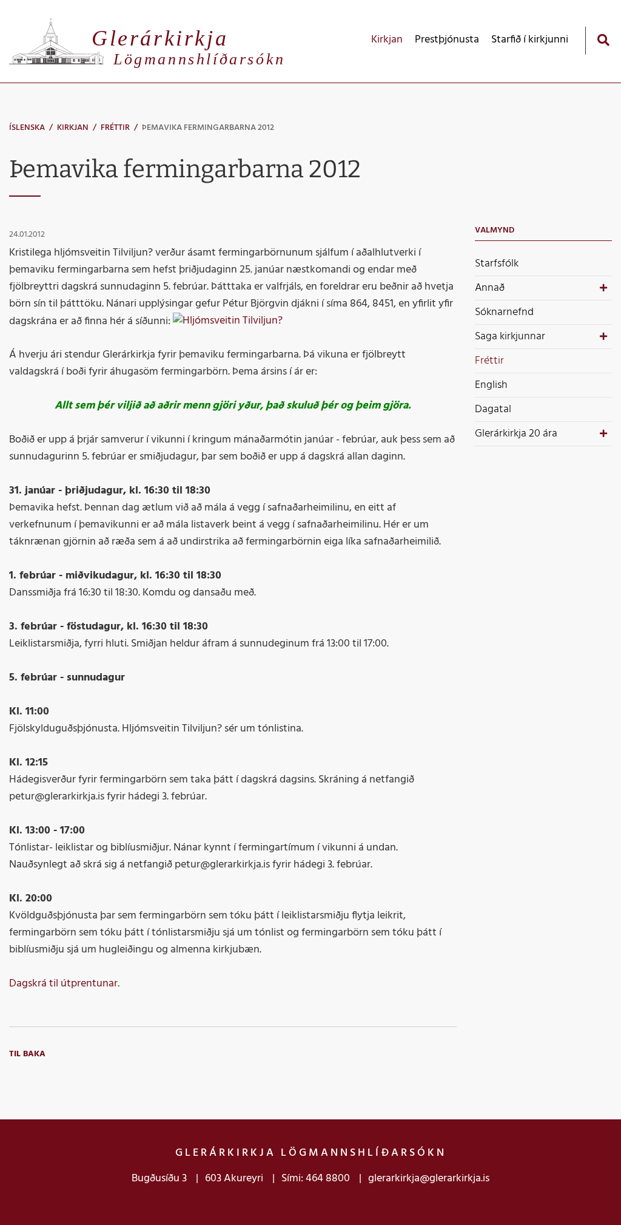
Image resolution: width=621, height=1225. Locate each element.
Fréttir (115, 128)
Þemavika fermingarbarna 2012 (208, 128)
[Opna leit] (603, 40)
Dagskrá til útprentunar (63, 984)
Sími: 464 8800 (315, 1178)
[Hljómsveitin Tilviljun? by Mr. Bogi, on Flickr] (228, 321)
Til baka (27, 1054)
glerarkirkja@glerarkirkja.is (428, 1178)
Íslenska (27, 128)
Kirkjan (73, 128)
